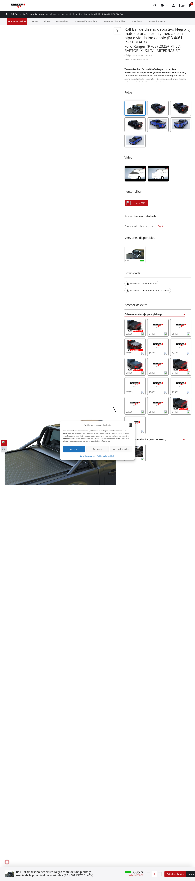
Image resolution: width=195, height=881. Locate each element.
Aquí (160, 226)
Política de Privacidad (105, 456)
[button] (130, 425)
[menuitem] (155, 5)
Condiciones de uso (87, 456)
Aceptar (74, 449)
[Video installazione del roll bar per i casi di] (135, 174)
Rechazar (97, 449)
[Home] (6, 14)
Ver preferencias (121, 449)
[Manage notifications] (7, 862)
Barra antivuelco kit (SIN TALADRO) (145, 439)
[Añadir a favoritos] (189, 30)
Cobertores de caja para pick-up (143, 314)
